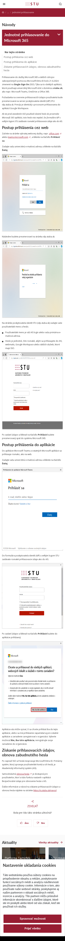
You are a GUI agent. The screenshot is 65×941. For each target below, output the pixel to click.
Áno (26, 823)
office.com (54, 133)
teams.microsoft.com (18, 137)
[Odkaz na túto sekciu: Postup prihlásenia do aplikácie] (56, 444)
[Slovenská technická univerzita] (32, 4)
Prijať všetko (32, 928)
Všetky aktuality (48, 842)
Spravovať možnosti (33, 918)
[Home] (3, 12)
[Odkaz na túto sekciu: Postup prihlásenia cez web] (50, 127)
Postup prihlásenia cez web (18, 57)
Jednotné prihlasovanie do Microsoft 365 (26, 37)
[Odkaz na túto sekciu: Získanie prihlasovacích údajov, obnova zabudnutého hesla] (49, 754)
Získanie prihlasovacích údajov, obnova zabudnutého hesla (32, 68)
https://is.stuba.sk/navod (44, 790)
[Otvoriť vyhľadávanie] (60, 4)
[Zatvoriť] (4, 4)
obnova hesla (22, 773)
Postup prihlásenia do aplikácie (20, 61)
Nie (43, 823)
